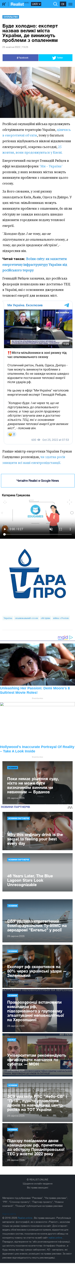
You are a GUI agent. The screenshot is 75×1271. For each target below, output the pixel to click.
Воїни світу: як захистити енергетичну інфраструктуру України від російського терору (34, 264)
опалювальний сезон (26, 618)
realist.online (55, 1237)
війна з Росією (61, 618)
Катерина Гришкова (16, 495)
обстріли (45, 618)
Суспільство (11, 17)
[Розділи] (70, 2)
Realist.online (25, 1218)
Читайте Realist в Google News (38, 480)
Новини (12, 767)
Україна (8, 618)
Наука (11, 1040)
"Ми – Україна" (50, 166)
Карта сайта (9, 1214)
